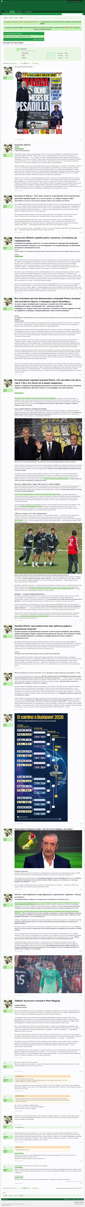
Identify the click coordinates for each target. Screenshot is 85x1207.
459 (21, 63)
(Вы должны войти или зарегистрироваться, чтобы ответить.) (69, 1188)
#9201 (81, 139)
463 (29, 63)
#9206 (81, 620)
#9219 (81, 1160)
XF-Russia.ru (8, 1205)
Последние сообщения (17, 13)
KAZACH (5, 1080)
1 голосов (60, 55)
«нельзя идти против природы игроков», (31, 506)
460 (23, 63)
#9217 (81, 1124)
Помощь (73, 1199)
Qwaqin (5, 1150)
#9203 (81, 232)
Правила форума (28, 11)
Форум (12, 11)
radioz (5, 77)
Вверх (81, 1199)
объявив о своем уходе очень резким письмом (55, 478)
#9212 (81, 995)
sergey (5, 1066)
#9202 (81, 190)
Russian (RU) (5, 1199)
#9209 (81, 823)
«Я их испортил (19, 520)
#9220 (81, 1183)
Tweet (4, 1192)
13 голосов (60, 53)
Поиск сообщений (6, 13)
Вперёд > (36, 63)
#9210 (81, 889)
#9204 (81, 292)
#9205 (81, 374)
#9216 (81, 1110)
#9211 (81, 951)
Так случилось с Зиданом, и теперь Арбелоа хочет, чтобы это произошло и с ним (51, 588)
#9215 (81, 1091)
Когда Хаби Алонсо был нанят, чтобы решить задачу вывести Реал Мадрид (35, 398)
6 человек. (47, 29)
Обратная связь (67, 1199)
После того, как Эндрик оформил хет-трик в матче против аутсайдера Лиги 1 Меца (37, 494)
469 (33, 63)
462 (27, 63)
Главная (6, 11)
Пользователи (19, 11)
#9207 (81, 667)
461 (25, 63)
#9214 (81, 1071)
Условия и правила (79, 1204)
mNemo (16, 1127)
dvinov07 (26, 44)
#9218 (81, 1142)
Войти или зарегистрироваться (74, 1)
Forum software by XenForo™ (13, 1204)
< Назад (14, 63)
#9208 (81, 709)
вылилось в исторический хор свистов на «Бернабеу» (34, 616)
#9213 (81, 1057)
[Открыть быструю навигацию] (81, 17)
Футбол (11, 44)
